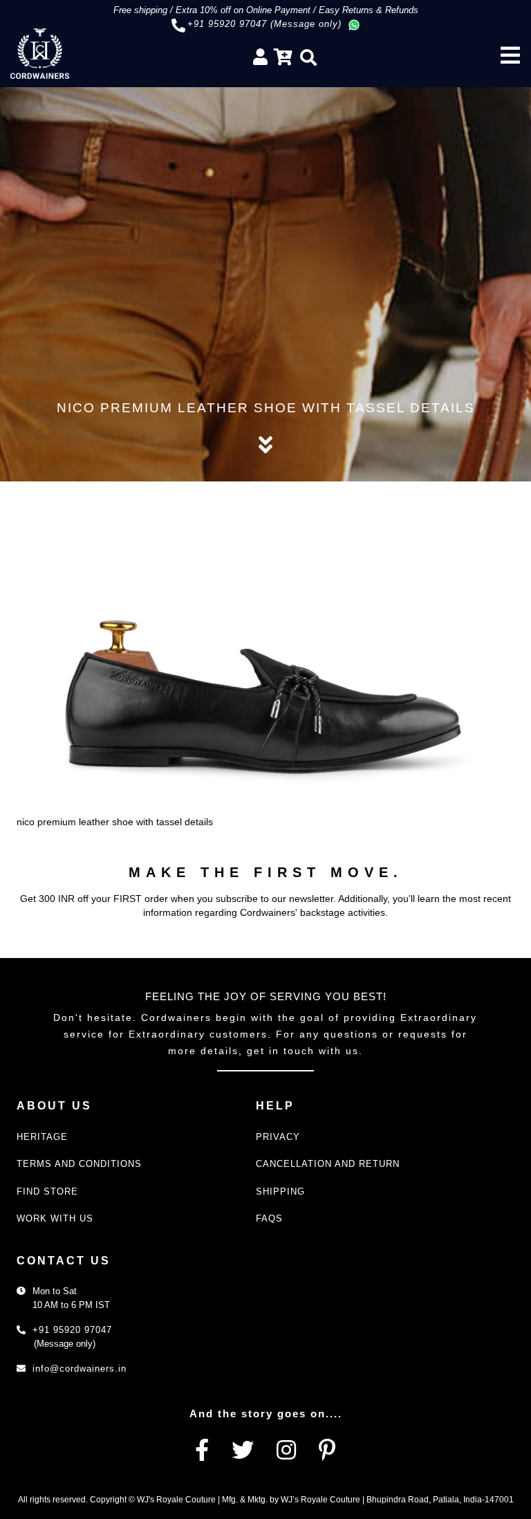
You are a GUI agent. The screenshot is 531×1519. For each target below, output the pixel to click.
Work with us (55, 1218)
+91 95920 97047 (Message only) (264, 24)
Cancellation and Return (328, 1164)
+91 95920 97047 (72, 1330)
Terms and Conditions (79, 1164)
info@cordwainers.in (79, 1368)
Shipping (280, 1191)
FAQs (269, 1218)
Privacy (278, 1137)
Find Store (47, 1191)
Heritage (42, 1137)
